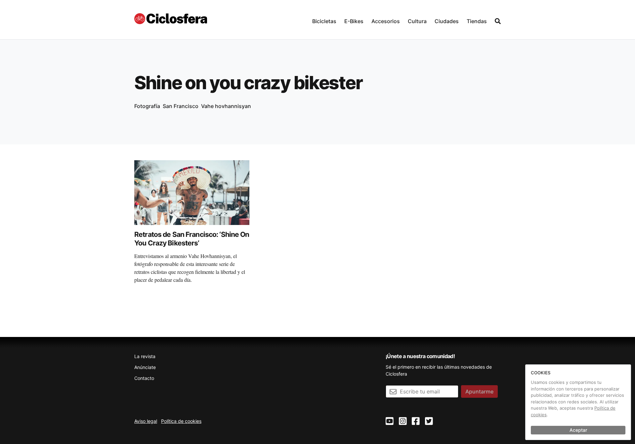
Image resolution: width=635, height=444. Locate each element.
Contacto (144, 378)
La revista (144, 356)
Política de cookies (181, 421)
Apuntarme (479, 391)
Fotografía (147, 106)
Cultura (417, 21)
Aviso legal (145, 421)
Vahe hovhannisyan (226, 106)
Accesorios (385, 21)
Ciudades (447, 21)
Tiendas (477, 21)
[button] (324, 19)
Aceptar (578, 430)
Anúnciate (145, 367)
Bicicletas (324, 21)
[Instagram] (403, 421)
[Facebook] (416, 421)
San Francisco (180, 106)
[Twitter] (429, 421)
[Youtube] (390, 421)
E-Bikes (353, 21)
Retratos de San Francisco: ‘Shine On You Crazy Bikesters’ (191, 238)
